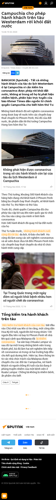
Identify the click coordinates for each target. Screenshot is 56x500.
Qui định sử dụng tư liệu (21, 459)
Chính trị (29, 435)
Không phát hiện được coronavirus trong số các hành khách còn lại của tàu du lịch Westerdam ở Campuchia (28, 175)
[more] (51, 186)
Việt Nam (5, 435)
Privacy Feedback (29, 467)
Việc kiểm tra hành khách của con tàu (23, 325)
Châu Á (5, 382)
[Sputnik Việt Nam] (8, 4)
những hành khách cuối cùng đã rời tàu (26, 232)
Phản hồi (38, 459)
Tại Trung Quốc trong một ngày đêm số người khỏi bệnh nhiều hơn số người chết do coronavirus (27, 296)
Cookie (26, 463)
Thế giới (15, 382)
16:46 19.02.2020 (9, 32)
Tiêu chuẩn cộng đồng (11, 463)
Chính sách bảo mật (10, 467)
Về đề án (5, 459)
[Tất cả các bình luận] (4, 496)
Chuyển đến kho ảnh (30, 68)
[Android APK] (10, 475)
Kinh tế (40, 435)
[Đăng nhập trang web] (46, 3)
